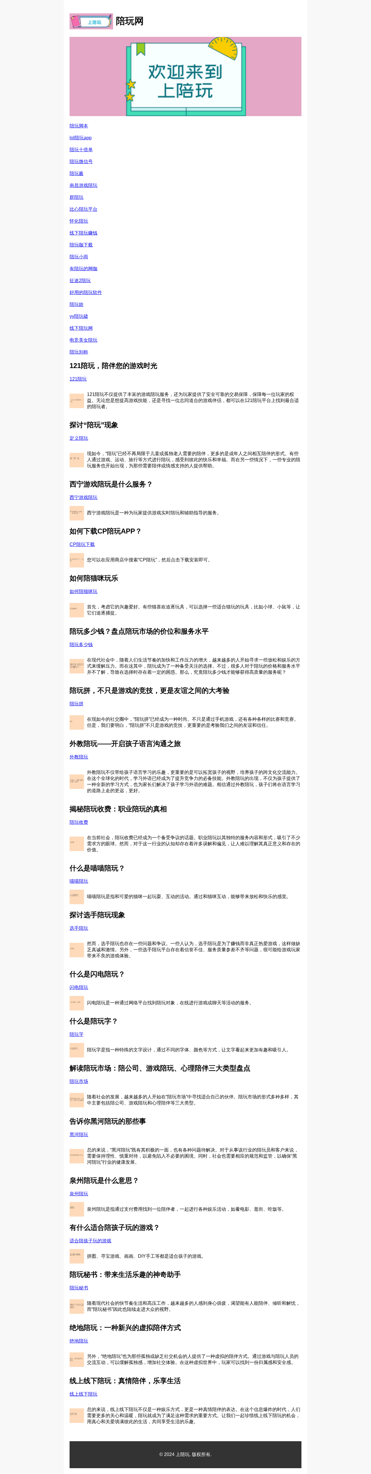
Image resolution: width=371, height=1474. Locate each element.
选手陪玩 (79, 928)
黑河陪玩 (79, 1134)
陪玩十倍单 (81, 149)
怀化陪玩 (79, 221)
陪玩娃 (76, 304)
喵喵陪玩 (79, 881)
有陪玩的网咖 (83, 268)
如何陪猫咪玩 (83, 591)
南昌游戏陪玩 (83, 185)
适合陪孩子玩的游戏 (90, 1240)
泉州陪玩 (79, 1193)
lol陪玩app (81, 137)
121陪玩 (78, 378)
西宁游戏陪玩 (83, 497)
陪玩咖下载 (81, 244)
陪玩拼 (76, 703)
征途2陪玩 (80, 280)
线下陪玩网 (81, 328)
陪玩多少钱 (81, 644)
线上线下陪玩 (83, 1394)
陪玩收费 (79, 822)
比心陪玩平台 (83, 209)
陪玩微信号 (81, 161)
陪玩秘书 (79, 1287)
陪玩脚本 (79, 125)
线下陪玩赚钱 (83, 232)
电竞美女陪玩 (83, 340)
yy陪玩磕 (79, 316)
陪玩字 (76, 1034)
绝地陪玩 (79, 1340)
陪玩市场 (79, 1081)
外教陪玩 (79, 756)
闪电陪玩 (79, 987)
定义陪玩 (79, 438)
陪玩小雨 (79, 256)
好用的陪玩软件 (86, 292)
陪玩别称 (79, 351)
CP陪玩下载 (82, 544)
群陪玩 (76, 197)
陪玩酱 (76, 173)
